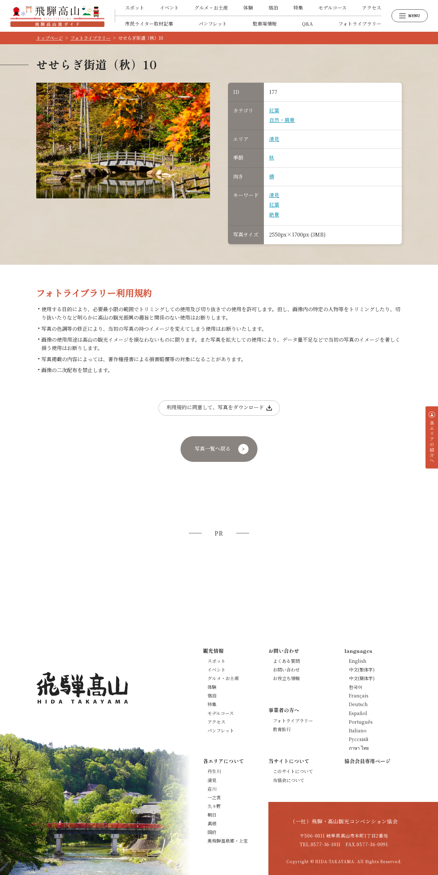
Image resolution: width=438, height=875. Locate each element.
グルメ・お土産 (211, 7)
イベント (169, 7)
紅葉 (274, 110)
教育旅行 (282, 729)
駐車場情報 (265, 23)
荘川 (211, 789)
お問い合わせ (286, 669)
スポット (134, 7)
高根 (211, 823)
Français (358, 695)
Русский (358, 739)
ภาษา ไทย (359, 748)
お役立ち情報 (286, 678)
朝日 (211, 815)
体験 (248, 7)
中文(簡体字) (362, 678)
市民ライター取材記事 (149, 23)
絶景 (274, 214)
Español (358, 713)
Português (361, 722)
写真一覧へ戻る (213, 448)
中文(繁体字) (362, 669)
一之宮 (214, 797)
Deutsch (358, 704)
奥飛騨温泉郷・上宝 (227, 841)
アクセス (371, 7)
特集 (298, 7)
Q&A (307, 23)
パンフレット (212, 23)
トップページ (49, 38)
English (357, 661)
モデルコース (332, 7)
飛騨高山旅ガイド (57, 15)
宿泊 (273, 7)
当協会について (288, 780)
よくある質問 (286, 661)
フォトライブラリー (359, 23)
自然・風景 (282, 120)
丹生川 (214, 771)
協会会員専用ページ (367, 761)
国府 (211, 832)
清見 (274, 139)
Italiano (357, 730)
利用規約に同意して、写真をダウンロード (215, 407)
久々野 (214, 806)
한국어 (355, 687)
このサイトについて (293, 771)
